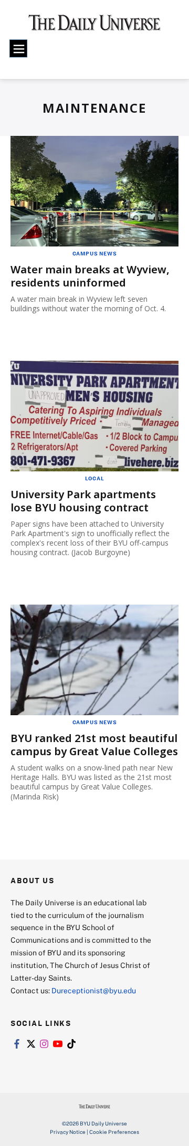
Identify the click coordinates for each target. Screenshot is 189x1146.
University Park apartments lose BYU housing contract (83, 501)
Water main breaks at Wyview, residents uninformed (90, 276)
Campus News (94, 253)
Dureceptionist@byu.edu (93, 990)
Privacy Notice (68, 1132)
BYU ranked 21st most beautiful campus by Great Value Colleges (94, 744)
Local (94, 478)
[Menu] (18, 48)
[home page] (94, 26)
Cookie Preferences (114, 1132)
